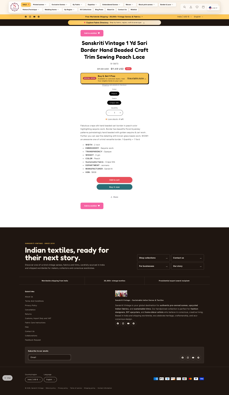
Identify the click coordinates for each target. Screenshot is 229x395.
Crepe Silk (114, 103)
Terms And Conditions (34, 301)
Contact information (105, 388)
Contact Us (29, 331)
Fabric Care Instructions (35, 323)
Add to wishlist (90, 33)
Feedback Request (33, 340)
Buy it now (114, 187)
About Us (29, 297)
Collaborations (31, 336)
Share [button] (115, 197)
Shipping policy (89, 388)
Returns (28, 314)
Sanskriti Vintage (37, 388)
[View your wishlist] (197, 7)
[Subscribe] (68, 357)
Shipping (105, 85)
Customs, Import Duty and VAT (38, 318)
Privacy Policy (31, 305)
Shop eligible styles (136, 78)
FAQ (27, 327)
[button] (40, 5)
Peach (114, 94)
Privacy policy (63, 388)
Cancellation (30, 310)
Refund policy (51, 388)
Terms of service (76, 388)
